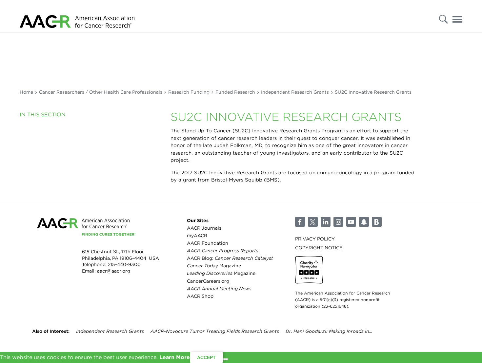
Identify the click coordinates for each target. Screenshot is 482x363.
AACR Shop (200, 296)
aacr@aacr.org (113, 271)
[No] (225, 359)
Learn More (174, 357)
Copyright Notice (318, 247)
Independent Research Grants (295, 92)
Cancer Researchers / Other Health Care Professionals (100, 92)
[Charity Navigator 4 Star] (309, 270)
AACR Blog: (230, 258)
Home (26, 92)
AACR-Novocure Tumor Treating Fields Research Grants (215, 331)
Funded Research (235, 92)
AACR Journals (204, 228)
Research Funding (189, 92)
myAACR (197, 235)
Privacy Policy (315, 238)
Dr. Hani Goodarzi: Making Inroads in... (329, 331)
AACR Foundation (207, 243)
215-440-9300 (124, 264)
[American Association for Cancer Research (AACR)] (77, 16)
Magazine (214, 265)
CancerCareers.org (208, 281)
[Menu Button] (457, 17)
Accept (206, 357)
